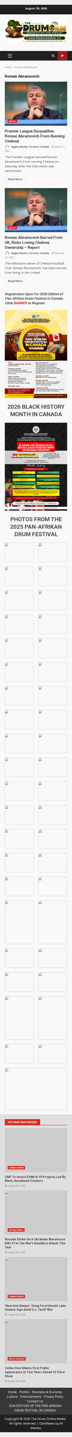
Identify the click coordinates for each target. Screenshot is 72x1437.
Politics (24, 1392)
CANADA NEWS (16, 1167)
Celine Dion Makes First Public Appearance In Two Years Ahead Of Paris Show (36, 1341)
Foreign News (16, 1230)
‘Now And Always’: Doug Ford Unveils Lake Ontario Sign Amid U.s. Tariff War (36, 1279)
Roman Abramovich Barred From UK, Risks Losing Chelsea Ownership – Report (36, 210)
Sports (12, 121)
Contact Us (35, 1401)
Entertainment (17, 1358)
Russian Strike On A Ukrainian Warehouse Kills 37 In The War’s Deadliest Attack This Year (36, 1212)
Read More (15, 179)
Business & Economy (47, 1392)
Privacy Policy (53, 1396)
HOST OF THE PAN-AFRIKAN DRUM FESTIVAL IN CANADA (62, 55)
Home (12, 1392)
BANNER (20, 303)
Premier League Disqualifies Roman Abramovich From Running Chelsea (36, 104)
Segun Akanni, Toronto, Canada (30, 146)
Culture (12, 1396)
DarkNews (47, 1423)
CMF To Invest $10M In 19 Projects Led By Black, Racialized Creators (36, 1150)
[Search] (53, 55)
